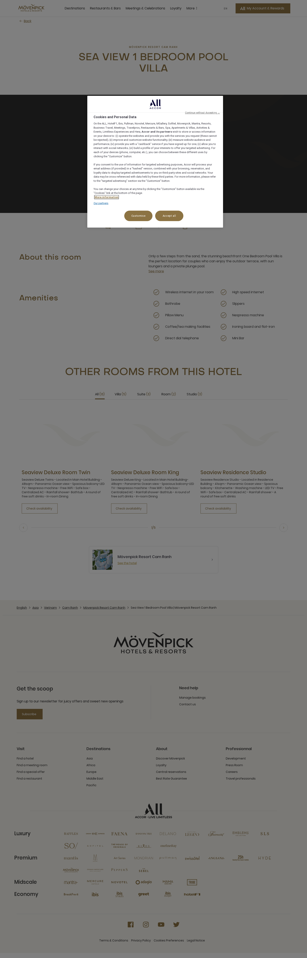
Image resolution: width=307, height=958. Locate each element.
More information (106, 197)
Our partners (101, 203)
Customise (138, 215)
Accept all (169, 215)
